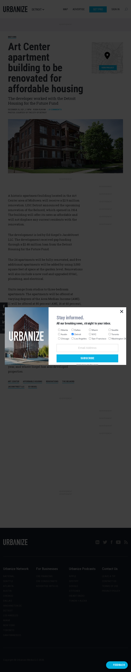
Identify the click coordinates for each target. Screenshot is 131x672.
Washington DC (119, 338)
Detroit (77, 334)
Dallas (77, 330)
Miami (95, 330)
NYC (94, 334)
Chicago (65, 338)
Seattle (114, 330)
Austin (64, 334)
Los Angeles (80, 338)
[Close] (122, 312)
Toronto (115, 334)
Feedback (119, 664)
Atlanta (64, 330)
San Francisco (99, 338)
